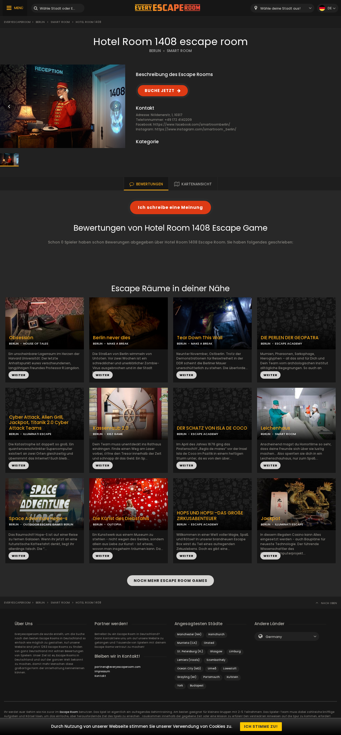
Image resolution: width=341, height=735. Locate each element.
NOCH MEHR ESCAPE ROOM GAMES (170, 580)
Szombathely (215, 660)
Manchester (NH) (189, 634)
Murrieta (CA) (187, 643)
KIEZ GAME (115, 434)
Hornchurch (216, 634)
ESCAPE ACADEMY (288, 343)
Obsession (21, 338)
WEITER (19, 375)
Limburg (235, 651)
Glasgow (216, 651)
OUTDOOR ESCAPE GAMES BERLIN (48, 524)
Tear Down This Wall (199, 338)
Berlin (40, 22)
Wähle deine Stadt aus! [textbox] (280, 8)
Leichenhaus (275, 428)
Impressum (102, 671)
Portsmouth (211, 677)
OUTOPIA (114, 524)
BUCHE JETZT (159, 90)
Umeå (212, 668)
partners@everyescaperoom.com (118, 667)
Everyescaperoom (17, 22)
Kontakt (100, 676)
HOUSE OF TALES (35, 343)
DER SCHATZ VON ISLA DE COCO (212, 428)
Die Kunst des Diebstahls (121, 518)
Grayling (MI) (186, 677)
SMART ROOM (179, 50)
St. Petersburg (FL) (190, 651)
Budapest (197, 686)
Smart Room (60, 22)
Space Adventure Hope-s (38, 518)
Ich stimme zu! (261, 726)
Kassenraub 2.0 (110, 428)
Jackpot (270, 518)
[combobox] (282, 8)
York (180, 686)
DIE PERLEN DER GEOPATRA (290, 338)
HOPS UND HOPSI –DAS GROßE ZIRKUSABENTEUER (210, 515)
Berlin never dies (111, 338)
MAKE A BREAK (117, 343)
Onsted (209, 643)
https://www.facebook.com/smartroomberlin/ (191, 124)
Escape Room (69, 712)
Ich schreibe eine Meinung (170, 207)
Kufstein (232, 677)
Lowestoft (230, 668)
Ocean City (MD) (189, 668)
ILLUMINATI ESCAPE (37, 434)
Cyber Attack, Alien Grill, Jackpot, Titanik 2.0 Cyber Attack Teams (38, 422)
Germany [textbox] (274, 636)
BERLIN (155, 50)
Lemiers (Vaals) (188, 660)
